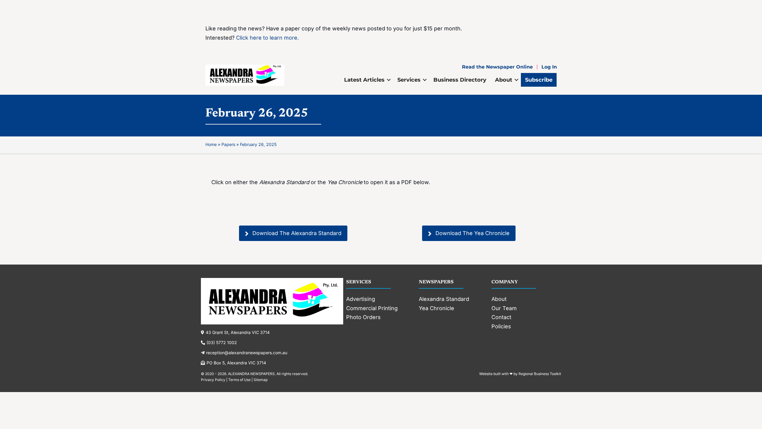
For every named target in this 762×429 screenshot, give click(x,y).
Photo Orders (363, 317)
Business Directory (459, 80)
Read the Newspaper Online (497, 67)
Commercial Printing (372, 308)
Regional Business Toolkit (540, 374)
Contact (501, 317)
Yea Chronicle (436, 308)
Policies (501, 326)
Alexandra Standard (444, 299)
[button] (389, 80)
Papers (228, 144)
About (503, 80)
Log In (549, 67)
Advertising (360, 299)
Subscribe (538, 80)
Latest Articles (364, 80)
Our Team (504, 308)
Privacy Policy (213, 379)
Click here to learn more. (267, 38)
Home (211, 144)
